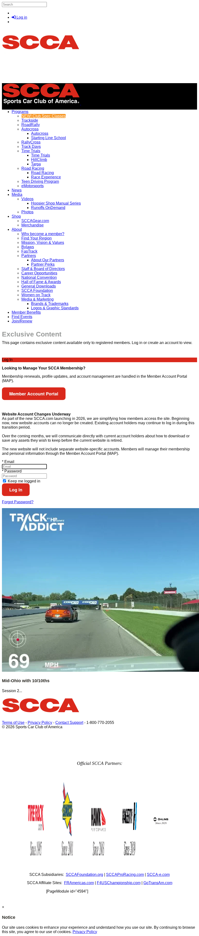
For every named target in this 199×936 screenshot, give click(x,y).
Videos (27, 199)
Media (17, 194)
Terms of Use (13, 722)
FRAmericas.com (79, 883)
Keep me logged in (23, 481)
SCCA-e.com (158, 874)
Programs (20, 112)
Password (12, 471)
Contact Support (69, 722)
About (17, 229)
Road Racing (32, 168)
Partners (28, 256)
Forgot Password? (17, 502)
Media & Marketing (37, 299)
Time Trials (30, 151)
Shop (16, 216)
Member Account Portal (33, 394)
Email (8, 462)
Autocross (30, 129)
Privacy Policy (40, 722)
